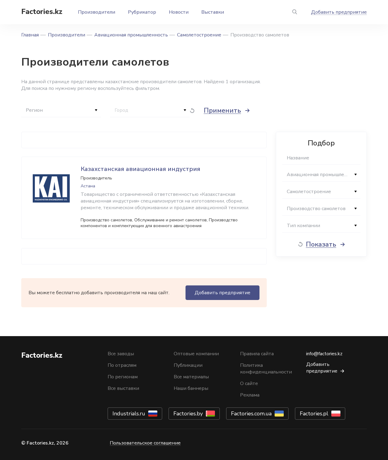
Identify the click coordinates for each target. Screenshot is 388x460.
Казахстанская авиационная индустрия (140, 169)
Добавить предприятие (339, 12)
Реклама (249, 395)
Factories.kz (41, 11)
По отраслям (122, 365)
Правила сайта (257, 353)
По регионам (123, 376)
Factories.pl (314, 413)
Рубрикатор (142, 12)
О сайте (249, 383)
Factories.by (188, 413)
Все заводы (121, 353)
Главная (30, 35)
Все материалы (191, 376)
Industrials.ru (128, 413)
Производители (96, 12)
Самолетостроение (199, 35)
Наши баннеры (191, 388)
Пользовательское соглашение (145, 443)
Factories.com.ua (251, 413)
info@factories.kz (324, 353)
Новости (179, 12)
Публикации (188, 365)
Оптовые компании (196, 353)
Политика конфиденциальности (266, 368)
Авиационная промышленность (131, 35)
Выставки (212, 12)
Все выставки (123, 388)
